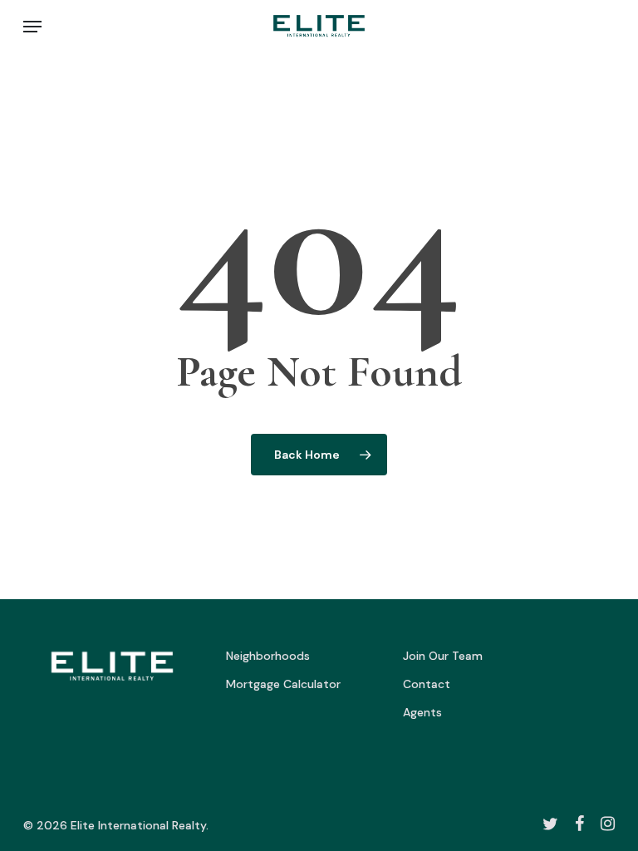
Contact (426, 683)
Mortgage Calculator (283, 683)
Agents (422, 712)
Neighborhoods (268, 655)
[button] (32, 26)
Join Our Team (443, 655)
